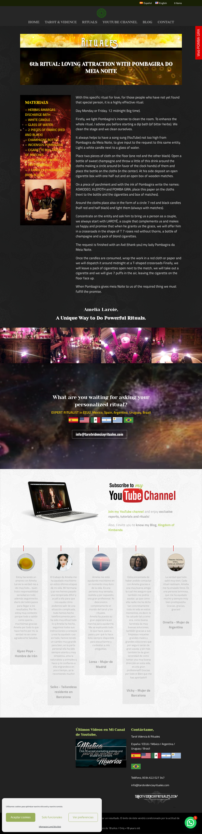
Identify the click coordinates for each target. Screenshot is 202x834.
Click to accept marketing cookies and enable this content (101, 753)
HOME (33, 22)
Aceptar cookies (21, 817)
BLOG (147, 22)
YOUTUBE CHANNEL (120, 22)
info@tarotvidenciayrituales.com (99, 434)
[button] (190, 822)
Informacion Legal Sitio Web (50, 826)
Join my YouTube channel (126, 511)
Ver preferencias (83, 817)
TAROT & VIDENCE (61, 22)
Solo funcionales (52, 817)
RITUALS (89, 22)
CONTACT (166, 22)
